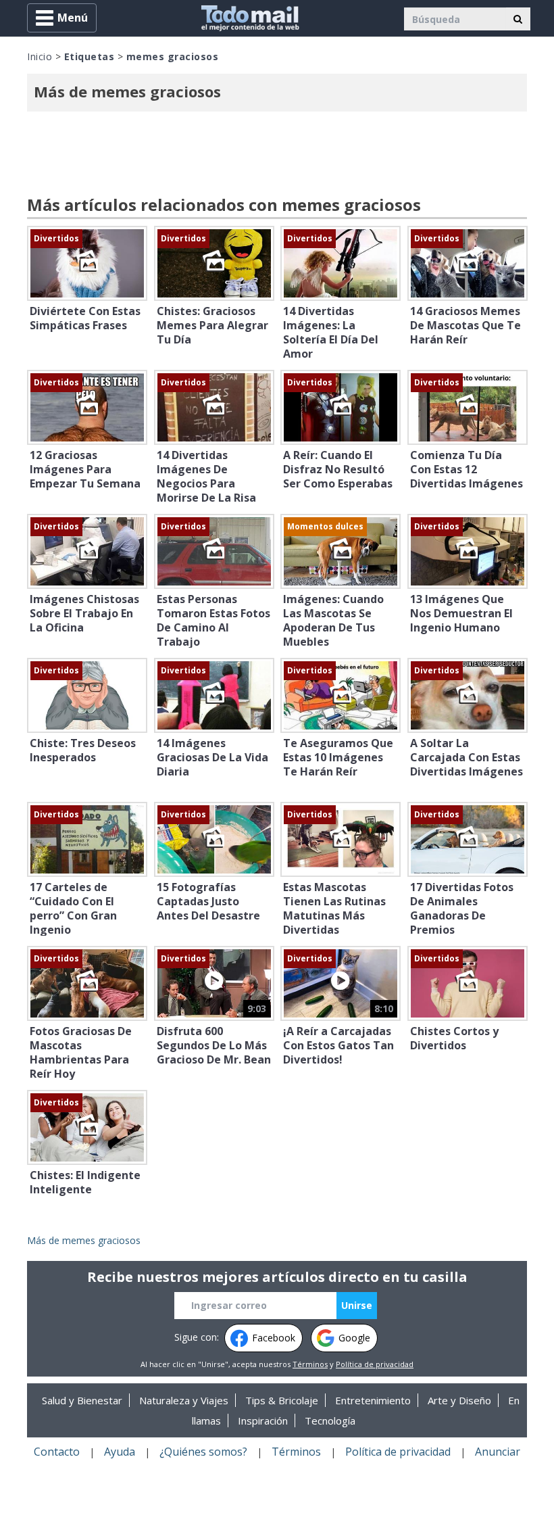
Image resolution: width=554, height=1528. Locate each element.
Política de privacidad (374, 1364)
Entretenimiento (373, 1400)
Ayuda (119, 1451)
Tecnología (330, 1420)
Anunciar (497, 1451)
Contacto (57, 1451)
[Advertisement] (277, 155)
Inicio (39, 56)
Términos (310, 1364)
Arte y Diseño (459, 1400)
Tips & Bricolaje (281, 1400)
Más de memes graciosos (84, 1240)
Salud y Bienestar (82, 1400)
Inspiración (263, 1420)
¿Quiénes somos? (203, 1451)
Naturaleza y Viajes (183, 1400)
